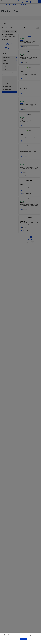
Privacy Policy (13, 636)
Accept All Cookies (24, 638)
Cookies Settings (16, 638)
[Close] (39, 635)
